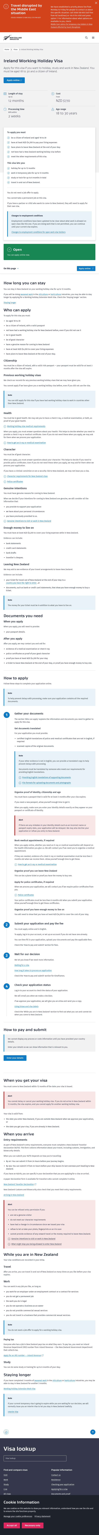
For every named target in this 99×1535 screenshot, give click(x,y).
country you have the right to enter (21, 583)
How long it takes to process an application (33, 970)
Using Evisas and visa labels (26, 1006)
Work (6, 1480)
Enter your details (15, 1058)
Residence (55, 1480)
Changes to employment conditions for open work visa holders (38, 232)
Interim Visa (13, 1412)
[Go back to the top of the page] (92, 1432)
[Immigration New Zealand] (13, 38)
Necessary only (32, 1525)
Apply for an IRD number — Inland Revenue (22, 1355)
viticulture (43, 294)
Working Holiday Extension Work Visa (19, 1389)
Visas (16, 50)
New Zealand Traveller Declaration (19, 1184)
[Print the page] (6, 1432)
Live (5, 1489)
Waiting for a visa (21, 965)
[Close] (96, 3)
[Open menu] (93, 37)
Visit (5, 1475)
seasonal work (26, 294)
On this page (10, 268)
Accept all (12, 1525)
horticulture (56, 294)
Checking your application (62, 1484)
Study (6, 1484)
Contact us (55, 1475)
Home (7, 50)
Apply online (13, 80)
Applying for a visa (59, 1489)
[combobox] (35, 1458)
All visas (7, 1494)
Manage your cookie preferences (18, 1516)
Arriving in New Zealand (14, 1195)
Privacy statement (42, 1516)
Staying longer (10, 302)
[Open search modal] (86, 37)
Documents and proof (60, 1494)
